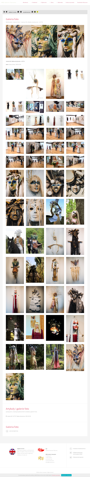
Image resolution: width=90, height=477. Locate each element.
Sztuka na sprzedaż (70, 2)
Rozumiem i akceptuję (66, 475)
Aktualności (25, 2)
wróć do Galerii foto (13, 431)
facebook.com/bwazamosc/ (79, 448)
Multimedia (60, 2)
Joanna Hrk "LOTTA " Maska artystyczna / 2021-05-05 (19, 416)
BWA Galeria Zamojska (9, 2)
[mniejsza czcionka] (18, 12)
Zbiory (52, 2)
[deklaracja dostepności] (4, 12)
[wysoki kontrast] (32, 12)
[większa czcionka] (21, 12)
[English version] (12, 451)
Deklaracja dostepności (78, 457)
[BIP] (41, 450)
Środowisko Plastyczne (82, 2)
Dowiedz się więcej (56, 475)
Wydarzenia (44, 2)
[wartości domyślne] (6, 12)
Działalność (34, 2)
